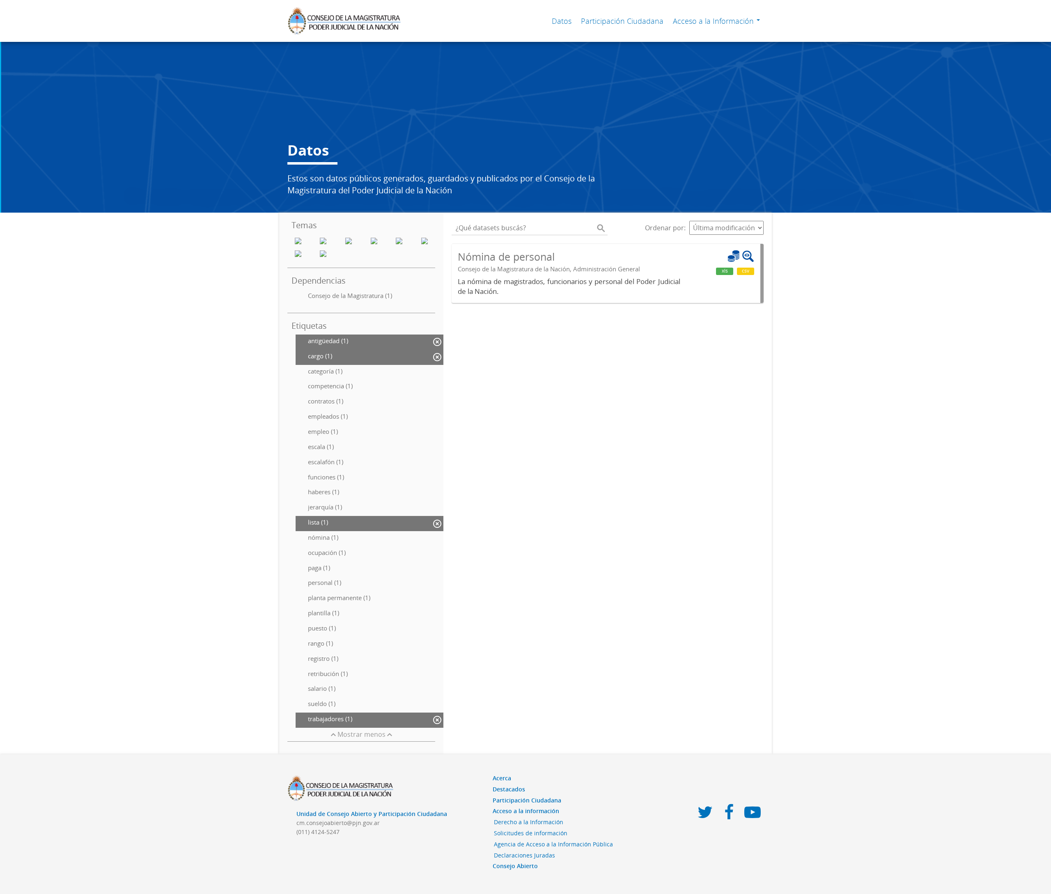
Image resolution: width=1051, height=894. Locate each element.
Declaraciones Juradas (524, 855)
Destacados (509, 789)
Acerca (502, 778)
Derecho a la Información (528, 822)
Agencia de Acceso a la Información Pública (553, 844)
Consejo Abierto (515, 866)
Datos (561, 21)
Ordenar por (664, 227)
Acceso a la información (526, 811)
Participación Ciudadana (622, 21)
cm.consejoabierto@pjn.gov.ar (338, 823)
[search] (601, 228)
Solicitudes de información (530, 833)
